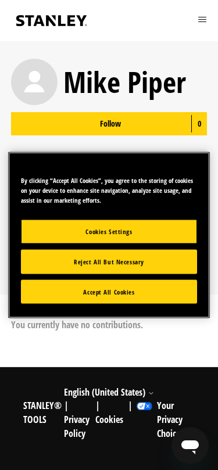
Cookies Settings (108, 231)
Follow (110, 123)
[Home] (51, 20)
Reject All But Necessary (109, 261)
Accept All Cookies (108, 291)
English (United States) (106, 392)
